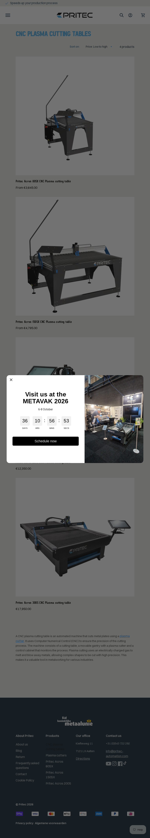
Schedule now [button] (46, 441)
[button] (11, 379)
